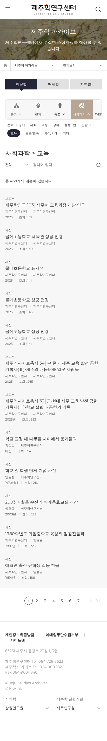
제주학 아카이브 (26, 65)
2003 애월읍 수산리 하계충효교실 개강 (41, 502)
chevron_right (91, 601)
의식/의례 (51, 133)
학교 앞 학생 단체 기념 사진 (30, 470)
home (5, 65)
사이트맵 (17, 640)
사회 (33, 125)
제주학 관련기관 (70, 699)
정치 (56, 125)
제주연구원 (66, 707)
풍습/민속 (32, 133)
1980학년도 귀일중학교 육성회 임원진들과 (44, 533)
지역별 (85, 84)
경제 (22, 125)
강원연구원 (14, 707)
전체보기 (69, 65)
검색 (99, 165)
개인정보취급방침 (19, 634)
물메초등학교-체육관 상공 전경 (34, 236)
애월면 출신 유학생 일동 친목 (32, 565)
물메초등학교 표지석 (24, 268)
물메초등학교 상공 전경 (27, 299)
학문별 (21, 84)
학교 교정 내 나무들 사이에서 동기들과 (41, 438)
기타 (66, 133)
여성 (45, 125)
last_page (98, 601)
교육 (14, 133)
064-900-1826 (51, 667)
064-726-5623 (50, 661)
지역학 (10, 699)
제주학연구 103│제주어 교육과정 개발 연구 (45, 204)
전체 (10, 125)
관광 (84, 125)
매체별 (53, 84)
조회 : (23, 217)
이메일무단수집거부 (62, 634)
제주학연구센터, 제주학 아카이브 (53, 9)
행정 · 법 (70, 125)
